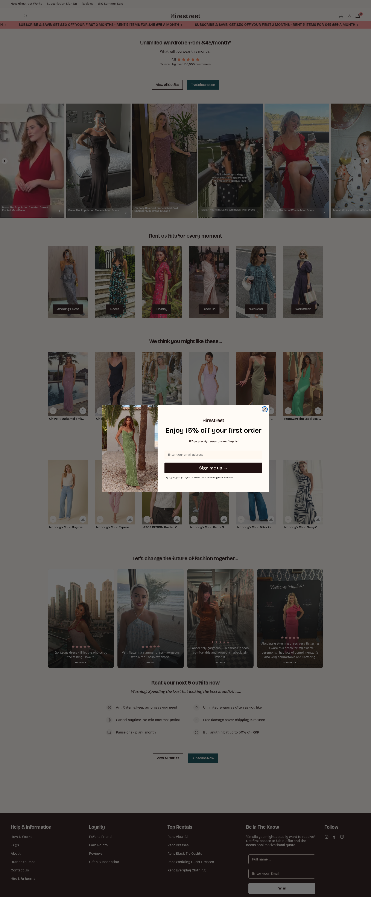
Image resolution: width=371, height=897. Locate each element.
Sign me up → (213, 468)
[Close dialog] (265, 409)
